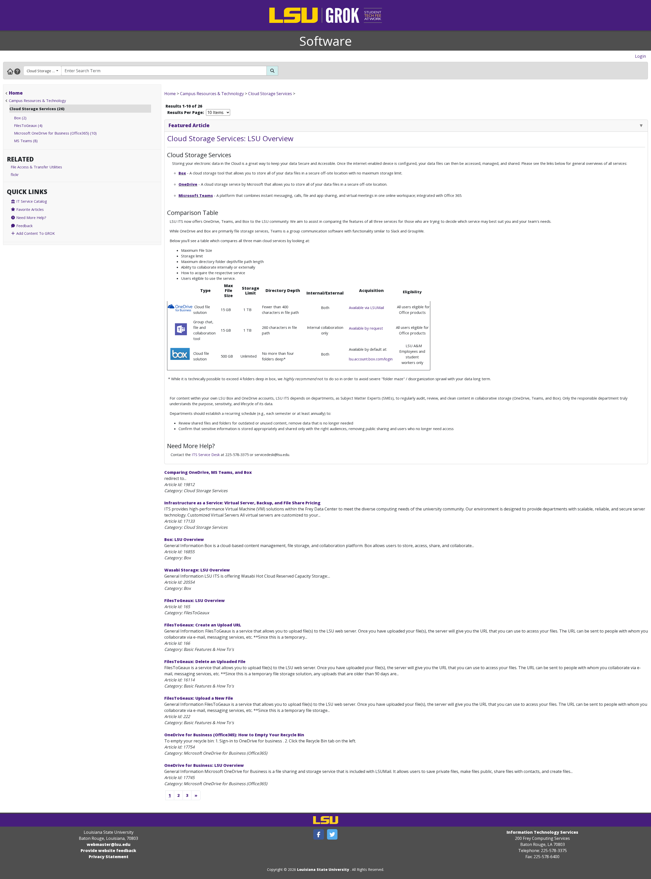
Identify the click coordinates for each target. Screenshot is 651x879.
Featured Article (189, 125)
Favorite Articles (29, 209)
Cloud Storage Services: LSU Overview (230, 138)
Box (182, 172)
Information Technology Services (542, 832)
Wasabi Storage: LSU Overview (197, 570)
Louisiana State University (323, 869)
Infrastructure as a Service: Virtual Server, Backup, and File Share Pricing (242, 503)
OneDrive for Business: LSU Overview (204, 765)
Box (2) (20, 117)
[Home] (10, 71)
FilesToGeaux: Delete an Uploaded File (204, 661)
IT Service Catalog (31, 201)
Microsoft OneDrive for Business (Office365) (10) (55, 133)
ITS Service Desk (206, 454)
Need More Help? (30, 217)
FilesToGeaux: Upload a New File (198, 698)
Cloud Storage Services (44, 70)
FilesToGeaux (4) (28, 125)
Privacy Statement (108, 856)
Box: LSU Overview (184, 539)
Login (640, 56)
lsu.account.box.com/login (371, 358)
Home (16, 93)
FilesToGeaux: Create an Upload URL (202, 625)
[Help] (17, 71)
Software (325, 41)
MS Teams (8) (26, 140)
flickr (15, 174)
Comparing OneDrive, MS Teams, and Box (208, 472)
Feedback (24, 225)
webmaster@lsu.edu (108, 844)
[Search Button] (272, 71)
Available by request (366, 328)
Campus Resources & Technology (37, 100)
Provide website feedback (108, 850)
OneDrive (188, 184)
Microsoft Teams (196, 195)
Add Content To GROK (35, 233)
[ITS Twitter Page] (332, 834)
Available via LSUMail (366, 307)
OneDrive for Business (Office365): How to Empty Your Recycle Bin (234, 735)
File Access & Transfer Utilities (36, 166)
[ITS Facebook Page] (318, 834)
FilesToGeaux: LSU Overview (194, 600)
